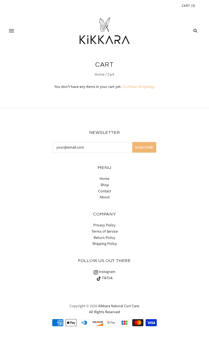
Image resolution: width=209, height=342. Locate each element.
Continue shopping (137, 87)
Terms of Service (104, 231)
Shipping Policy (104, 244)
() (188, 5)
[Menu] (11, 30)
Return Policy (104, 238)
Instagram (106, 272)
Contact (104, 191)
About (105, 197)
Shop (104, 185)
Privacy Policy (104, 225)
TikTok (107, 278)
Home (99, 74)
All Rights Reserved (104, 312)
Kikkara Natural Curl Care (118, 306)
